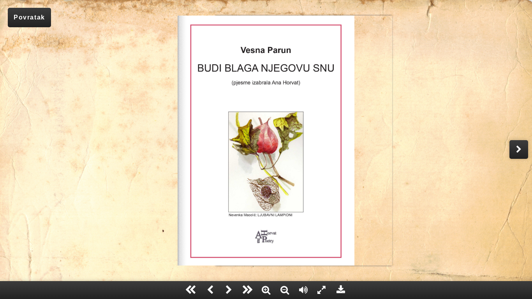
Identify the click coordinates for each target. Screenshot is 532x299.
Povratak (29, 17)
